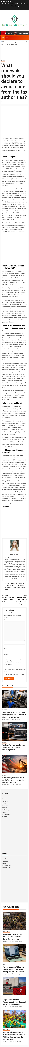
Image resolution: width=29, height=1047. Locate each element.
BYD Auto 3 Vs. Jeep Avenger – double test (8, 598)
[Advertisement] (14, 122)
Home (4, 799)
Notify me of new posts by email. (14, 674)
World (4, 803)
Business (5, 997)
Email (6, 648)
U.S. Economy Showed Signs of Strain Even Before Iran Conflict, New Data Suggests (13, 780)
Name (6, 643)
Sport (3, 812)
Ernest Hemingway (16, 719)
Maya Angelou (6, 102)
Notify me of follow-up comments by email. (14, 670)
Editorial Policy (24, 3)
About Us (4, 3)
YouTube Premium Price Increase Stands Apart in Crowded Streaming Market (13, 747)
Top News (5, 801)
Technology (5, 810)
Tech (4, 964)
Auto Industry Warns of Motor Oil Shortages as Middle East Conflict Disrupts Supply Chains (14, 714)
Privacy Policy (15, 6)
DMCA (16, 3)
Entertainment (6, 814)
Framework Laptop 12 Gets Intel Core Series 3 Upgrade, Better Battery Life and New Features (14, 969)
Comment (7, 620)
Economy (3, 60)
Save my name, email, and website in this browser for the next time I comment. (14, 662)
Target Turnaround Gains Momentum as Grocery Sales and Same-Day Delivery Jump (14, 1001)
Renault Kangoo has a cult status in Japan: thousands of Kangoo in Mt (21, 599)
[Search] (26, 37)
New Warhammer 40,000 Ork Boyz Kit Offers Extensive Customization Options (13, 936)
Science (4, 807)
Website (6, 654)
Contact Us (11, 3)
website (4, 367)
